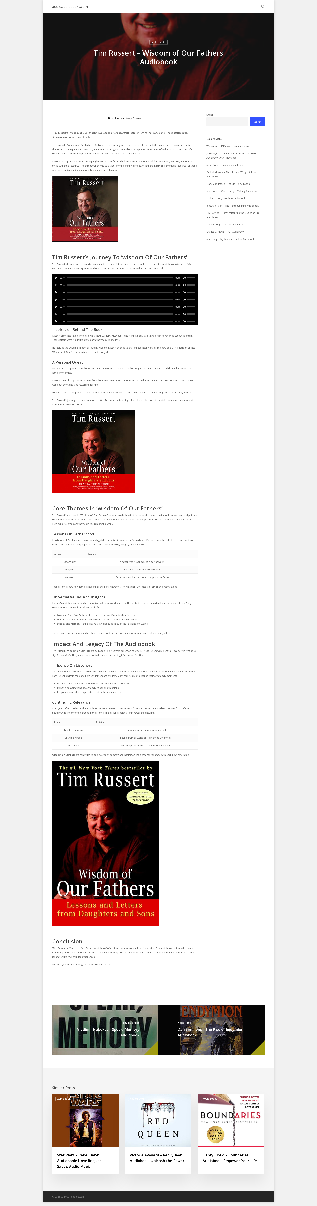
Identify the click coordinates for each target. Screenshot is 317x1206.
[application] (125, 277)
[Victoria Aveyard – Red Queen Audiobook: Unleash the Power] (158, 1134)
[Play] (56, 277)
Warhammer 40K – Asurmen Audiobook (227, 146)
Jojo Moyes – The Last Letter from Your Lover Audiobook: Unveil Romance (231, 155)
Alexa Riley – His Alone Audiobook (224, 165)
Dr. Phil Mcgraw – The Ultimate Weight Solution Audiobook (231, 174)
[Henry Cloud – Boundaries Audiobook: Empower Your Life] (231, 1134)
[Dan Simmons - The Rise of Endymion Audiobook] (211, 1030)
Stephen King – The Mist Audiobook (225, 224)
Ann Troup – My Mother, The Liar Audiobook (230, 239)
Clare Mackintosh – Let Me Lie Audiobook (228, 183)
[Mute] (184, 277)
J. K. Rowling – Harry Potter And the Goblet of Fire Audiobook (232, 215)
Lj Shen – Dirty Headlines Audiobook (225, 198)
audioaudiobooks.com (70, 6)
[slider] (191, 276)
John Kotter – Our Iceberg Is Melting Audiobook (231, 191)
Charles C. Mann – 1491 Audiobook (225, 231)
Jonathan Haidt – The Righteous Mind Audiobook (232, 205)
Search (210, 114)
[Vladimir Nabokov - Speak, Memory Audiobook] (105, 1030)
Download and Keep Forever (125, 118)
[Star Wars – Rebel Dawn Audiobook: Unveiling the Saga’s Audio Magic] (85, 1134)
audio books (158, 42)
